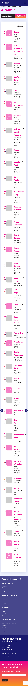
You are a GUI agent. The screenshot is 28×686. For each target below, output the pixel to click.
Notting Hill (17, 344)
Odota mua (17, 283)
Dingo (16, 398)
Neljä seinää (17, 227)
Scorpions (18, 410)
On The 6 (16, 504)
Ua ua (15, 425)
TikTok (4, 611)
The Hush (16, 534)
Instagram (4, 586)
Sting (16, 150)
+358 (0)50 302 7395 (7, 653)
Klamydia (18, 478)
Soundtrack (19, 342)
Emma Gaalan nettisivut (8, 619)
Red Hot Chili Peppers (17, 132)
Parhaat (16, 401)
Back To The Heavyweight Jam (17, 67)
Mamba (16, 32)
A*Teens (17, 115)
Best (15, 412)
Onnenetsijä (17, 108)
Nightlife (16, 370)
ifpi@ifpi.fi (5, 655)
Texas (16, 531)
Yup (15, 90)
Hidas (15, 381)
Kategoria (6, 16)
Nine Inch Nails (16, 320)
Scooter (17, 63)
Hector (17, 378)
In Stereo (16, 82)
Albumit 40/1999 (1, 410)
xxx (14, 391)
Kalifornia (16, 335)
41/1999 (20, 16)
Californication (18, 137)
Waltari (17, 488)
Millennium (17, 440)
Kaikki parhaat (18, 182)
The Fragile (17, 325)
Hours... (16, 547)
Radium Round (18, 491)
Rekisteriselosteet (7, 657)
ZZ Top (17, 388)
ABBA (16, 305)
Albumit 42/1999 (26, 410)
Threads (4, 591)
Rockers (17, 519)
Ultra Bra (18, 333)
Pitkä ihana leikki (18, 357)
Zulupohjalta (17, 481)
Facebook (4, 588)
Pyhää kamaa (17, 57)
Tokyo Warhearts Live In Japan (17, 468)
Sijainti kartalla (7, 649)
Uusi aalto (16, 240)
